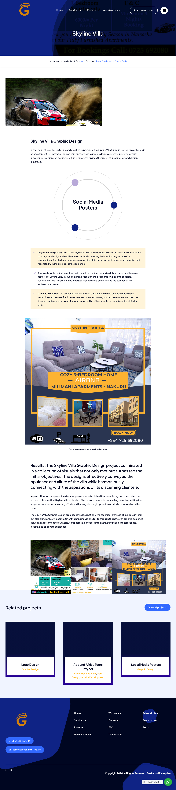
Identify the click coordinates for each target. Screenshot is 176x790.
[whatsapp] (6, 770)
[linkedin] (11, 770)
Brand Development (105, 61)
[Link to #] (164, 10)
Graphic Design (121, 61)
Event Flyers (88, 202)
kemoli (81, 61)
